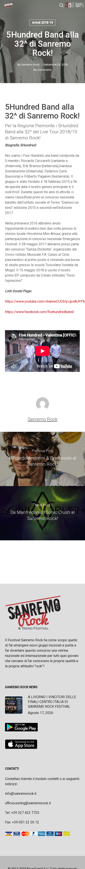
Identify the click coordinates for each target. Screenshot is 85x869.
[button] (78, 5)
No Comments (43, 69)
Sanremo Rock (30, 64)
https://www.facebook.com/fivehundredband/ (39, 312)
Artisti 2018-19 (42, 22)
